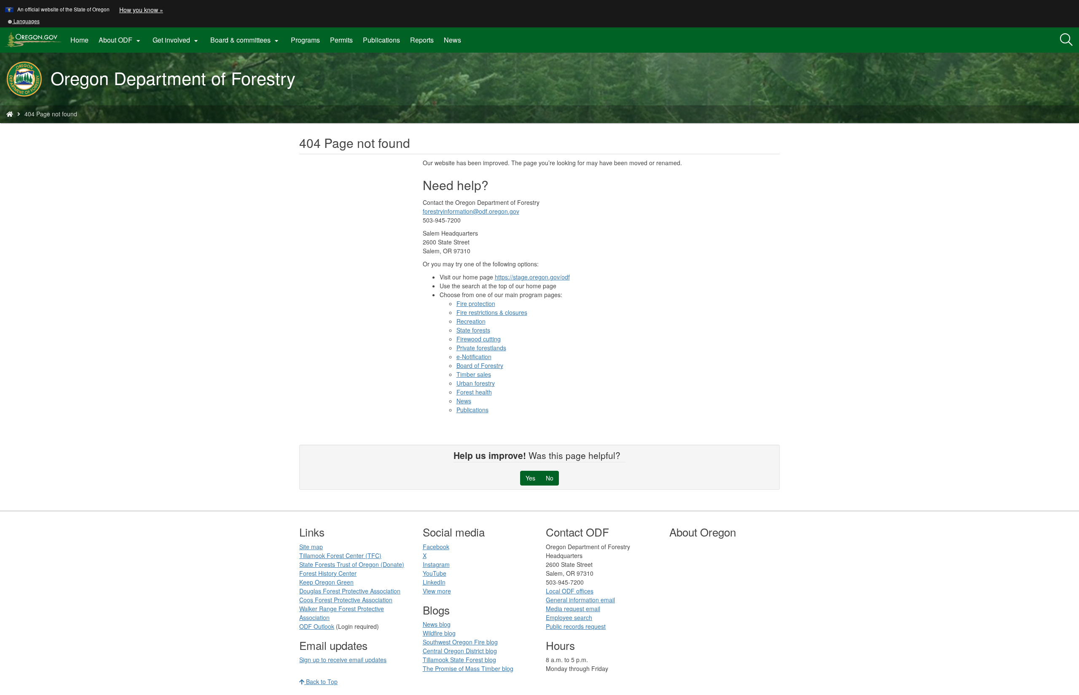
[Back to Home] (28, 79)
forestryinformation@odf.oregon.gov (471, 211)
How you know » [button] (141, 9)
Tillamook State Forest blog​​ (459, 659)
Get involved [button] (176, 40)
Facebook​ (436, 546)
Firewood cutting (478, 339)
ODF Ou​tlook (316, 626)
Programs (305, 40)
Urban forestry (475, 383)
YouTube (434, 573)
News (452, 40)
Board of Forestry (479, 365)
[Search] (1066, 40)
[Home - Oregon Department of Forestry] (9, 114)
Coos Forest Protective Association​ (345, 600)
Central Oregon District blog (460, 651)
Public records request (576, 626)
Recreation (471, 321)
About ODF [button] (120, 40)
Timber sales (473, 374)
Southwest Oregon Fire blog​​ (460, 642)
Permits (341, 40)
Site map (311, 546)
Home (79, 40)
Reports (422, 40)
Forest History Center (328, 573)
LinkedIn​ (434, 582)
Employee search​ (569, 617)
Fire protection (475, 303)
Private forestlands (481, 347)
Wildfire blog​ (439, 633)
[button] (24, 20)
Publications (381, 40)
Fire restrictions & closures (491, 312)
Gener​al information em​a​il (580, 600)
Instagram (436, 564)
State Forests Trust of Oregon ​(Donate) (351, 564)
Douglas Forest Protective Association (349, 591)
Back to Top (321, 681)
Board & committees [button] (245, 40)
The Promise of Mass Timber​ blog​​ (468, 668)
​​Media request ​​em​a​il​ (573, 608)
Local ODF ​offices (569, 591)
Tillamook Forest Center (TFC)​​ (340, 555)
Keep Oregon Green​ (326, 582)
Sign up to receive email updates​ (343, 659)
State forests (473, 330)
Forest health (474, 392)
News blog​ (437, 624)
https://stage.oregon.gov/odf (532, 277)
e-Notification (473, 356)
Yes (530, 478)
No (549, 478)
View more (437, 591)
